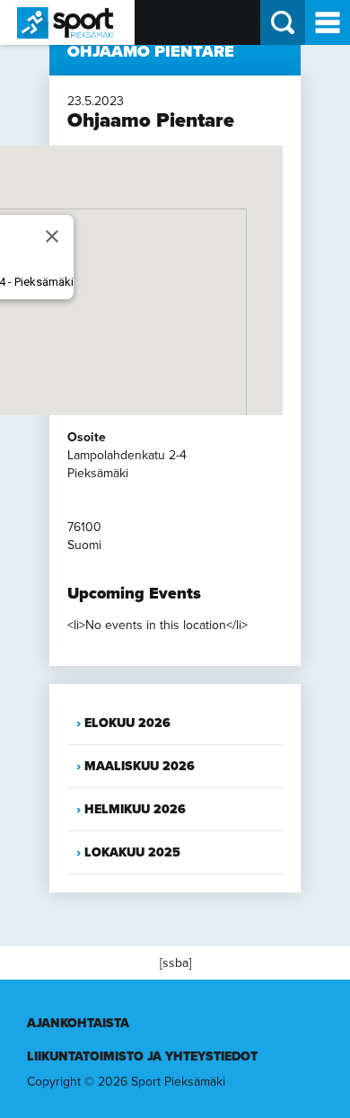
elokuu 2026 (127, 723)
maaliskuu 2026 (139, 766)
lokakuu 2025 (132, 852)
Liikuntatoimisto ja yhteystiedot (142, 1056)
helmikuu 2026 (135, 809)
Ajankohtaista (78, 1023)
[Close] (52, 236)
